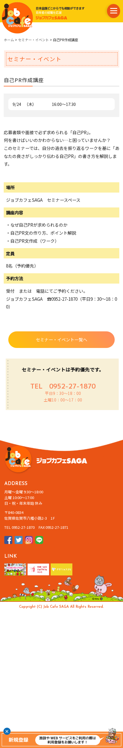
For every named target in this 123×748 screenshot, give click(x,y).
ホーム (9, 39)
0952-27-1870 (72, 386)
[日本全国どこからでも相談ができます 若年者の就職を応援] (17, 17)
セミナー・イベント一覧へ (61, 340)
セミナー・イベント (33, 39)
